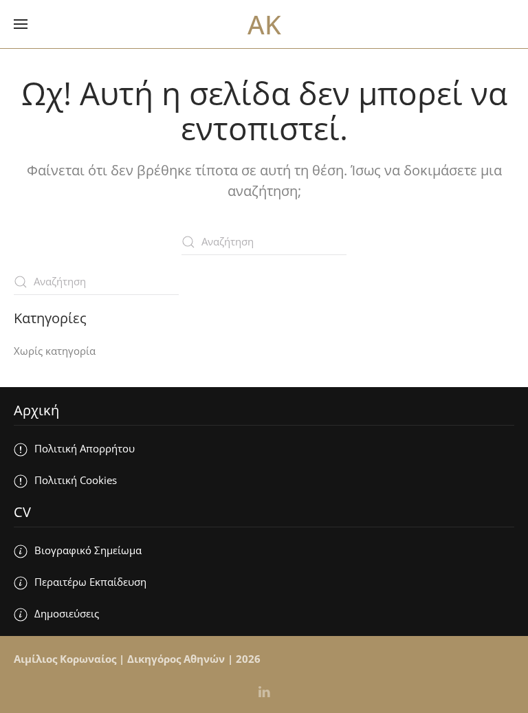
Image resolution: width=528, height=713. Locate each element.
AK (264, 24)
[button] (21, 24)
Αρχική (36, 410)
